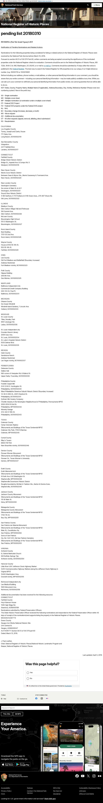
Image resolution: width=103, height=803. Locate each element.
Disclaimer (57, 794)
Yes (31, 672)
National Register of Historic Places (25, 24)
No (31, 678)
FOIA (3, 794)
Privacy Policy (6, 791)
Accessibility (5, 788)
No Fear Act (57, 791)
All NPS (18, 714)
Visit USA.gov (50, 799)
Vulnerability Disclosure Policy (90, 788)
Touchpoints (68, 686)
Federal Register (18, 69)
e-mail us (47, 66)
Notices (30, 788)
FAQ (4, 699)
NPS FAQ (56, 788)
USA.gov (82, 791)
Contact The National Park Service (36, 792)
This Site (6, 714)
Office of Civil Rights (86, 794)
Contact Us (23, 699)
